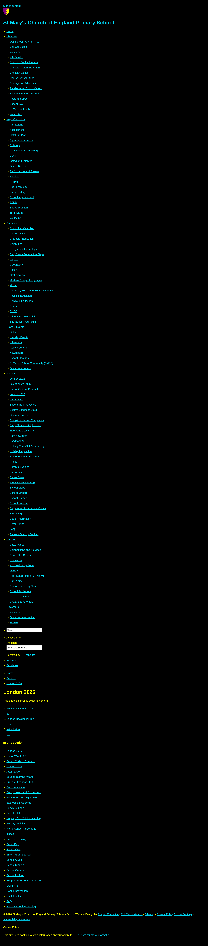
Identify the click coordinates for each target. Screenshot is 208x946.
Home (9, 673)
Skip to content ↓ (13, 5)
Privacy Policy (165, 914)
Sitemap (149, 914)
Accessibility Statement (16, 919)
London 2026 (14, 683)
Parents (11, 678)
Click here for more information (92, 935)
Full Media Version (132, 914)
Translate (29, 654)
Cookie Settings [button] (183, 914)
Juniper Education (108, 914)
